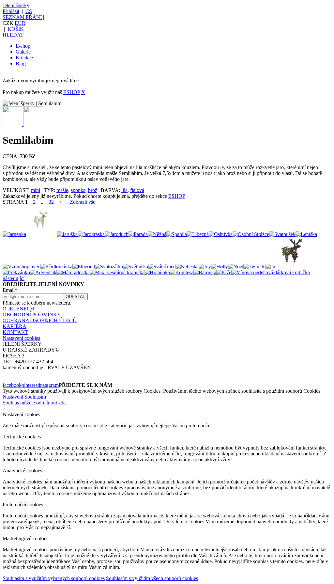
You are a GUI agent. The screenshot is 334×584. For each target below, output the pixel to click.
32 (51, 202)
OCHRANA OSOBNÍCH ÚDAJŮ (40, 320)
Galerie (23, 52)
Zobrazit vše (82, 202)
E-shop (23, 46)
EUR (20, 23)
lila (124, 190)
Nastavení (13, 397)
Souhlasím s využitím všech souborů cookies (152, 578)
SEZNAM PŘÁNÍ (22, 17)
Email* (10, 290)
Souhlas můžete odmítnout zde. (35, 402)
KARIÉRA (14, 326)
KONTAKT (15, 332)
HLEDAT (13, 35)
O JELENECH (18, 308)
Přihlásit (11, 11)
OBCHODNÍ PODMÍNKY (32, 314)
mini (35, 190)
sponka (78, 190)
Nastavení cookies (21, 338)
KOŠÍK (16, 29)
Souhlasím (35, 397)
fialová (137, 190)
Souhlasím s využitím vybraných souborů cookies (54, 578)
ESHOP (71, 92)
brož (92, 190)
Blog (21, 63)
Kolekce (24, 57)
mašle (62, 190)
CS (28, 11)
